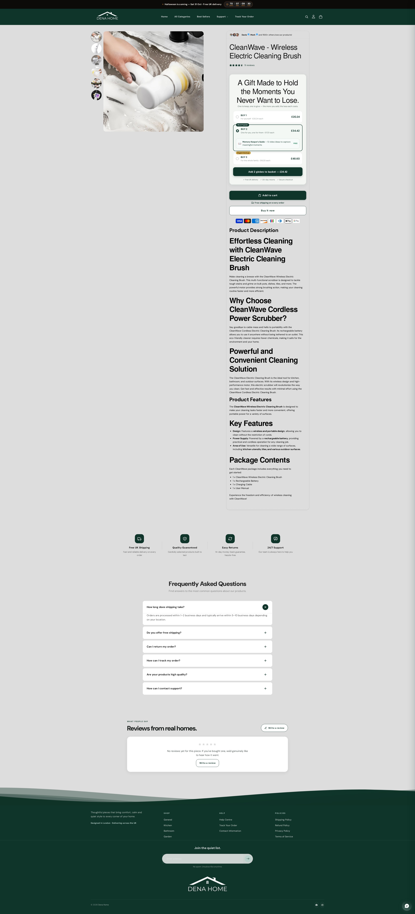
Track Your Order (228, 825)
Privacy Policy (282, 830)
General (168, 819)
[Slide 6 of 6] (96, 95)
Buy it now (267, 210)
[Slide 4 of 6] (96, 72)
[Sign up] (248, 858)
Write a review (276, 728)
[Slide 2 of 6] (96, 48)
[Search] (306, 16)
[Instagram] (322, 905)
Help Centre (225, 819)
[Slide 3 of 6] (96, 60)
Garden (168, 836)
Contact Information (230, 830)
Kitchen (168, 825)
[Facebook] (317, 905)
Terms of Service (284, 836)
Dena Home (103, 904)
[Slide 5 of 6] (96, 83)
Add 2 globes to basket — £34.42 (267, 171)
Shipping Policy (283, 819)
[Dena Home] (107, 16)
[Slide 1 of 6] (96, 37)
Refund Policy (282, 825)
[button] (267, 65)
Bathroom (169, 830)
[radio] (267, 117)
